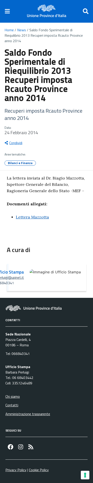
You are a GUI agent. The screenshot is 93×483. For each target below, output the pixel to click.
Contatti (11, 405)
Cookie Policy (39, 470)
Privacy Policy (15, 470)
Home (9, 30)
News (21, 30)
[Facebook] (10, 447)
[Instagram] (21, 447)
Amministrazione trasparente (27, 414)
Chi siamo (12, 396)
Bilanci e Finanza (20, 162)
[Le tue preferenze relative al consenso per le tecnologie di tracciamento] (85, 475)
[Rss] (31, 447)
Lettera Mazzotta (32, 217)
